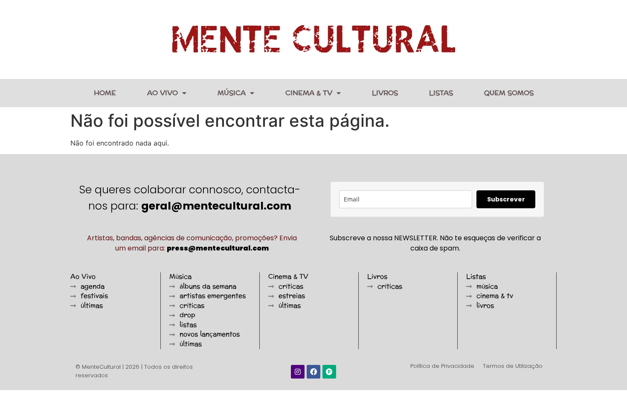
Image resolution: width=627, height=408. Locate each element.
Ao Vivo (162, 93)
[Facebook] (313, 372)
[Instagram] (298, 372)
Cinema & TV (308, 93)
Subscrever (506, 199)
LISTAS (441, 93)
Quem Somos (509, 93)
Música (232, 93)
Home (105, 93)
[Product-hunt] (329, 372)
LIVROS (385, 93)
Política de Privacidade (442, 366)
